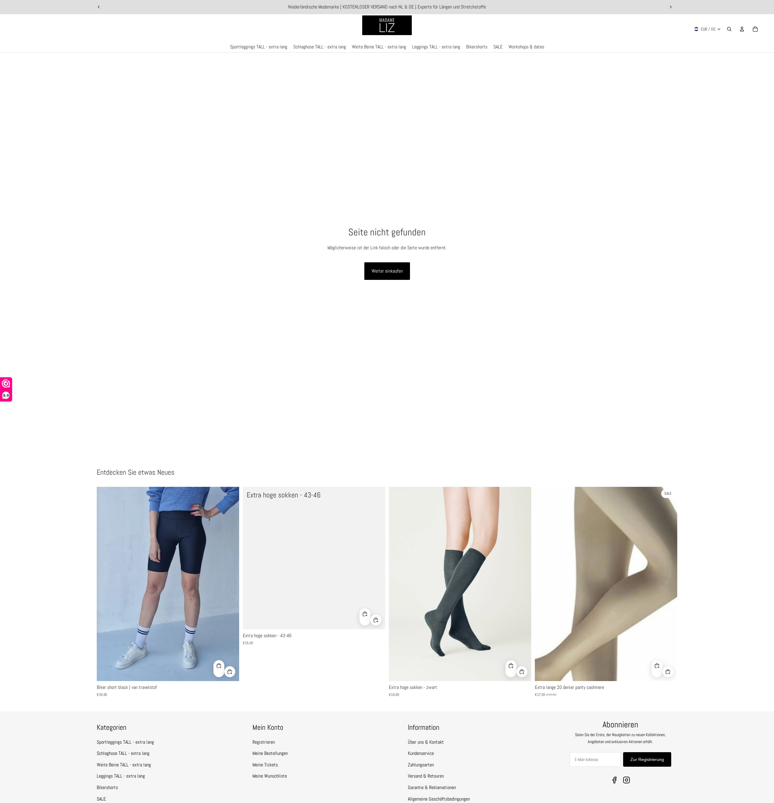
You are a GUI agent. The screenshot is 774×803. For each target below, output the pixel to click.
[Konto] (742, 29)
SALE (101, 799)
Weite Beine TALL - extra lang (124, 765)
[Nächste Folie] (670, 7)
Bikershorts (107, 787)
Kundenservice (421, 753)
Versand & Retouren (426, 776)
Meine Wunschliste (269, 776)
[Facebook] (614, 780)
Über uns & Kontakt (426, 742)
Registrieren (263, 742)
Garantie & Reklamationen (432, 787)
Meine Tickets (265, 765)
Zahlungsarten (421, 765)
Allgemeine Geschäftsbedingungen (439, 799)
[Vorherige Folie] (99, 7)
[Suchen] (729, 29)
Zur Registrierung (647, 759)
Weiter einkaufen (387, 271)
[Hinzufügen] (229, 671)
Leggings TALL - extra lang (121, 776)
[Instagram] (626, 780)
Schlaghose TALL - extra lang (123, 753)
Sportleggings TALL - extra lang (125, 742)
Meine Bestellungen (270, 753)
